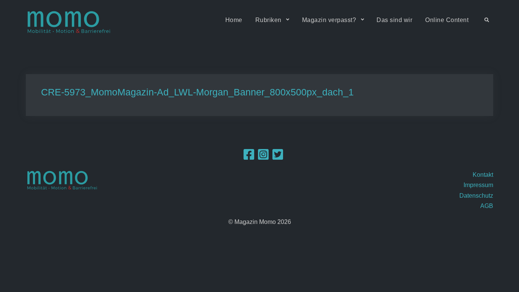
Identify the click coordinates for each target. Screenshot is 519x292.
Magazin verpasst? (329, 20)
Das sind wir (394, 20)
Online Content (446, 20)
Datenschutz (476, 195)
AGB (486, 206)
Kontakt (483, 174)
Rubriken (268, 20)
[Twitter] (277, 157)
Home (233, 20)
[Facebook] (249, 157)
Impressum (478, 185)
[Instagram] (263, 157)
